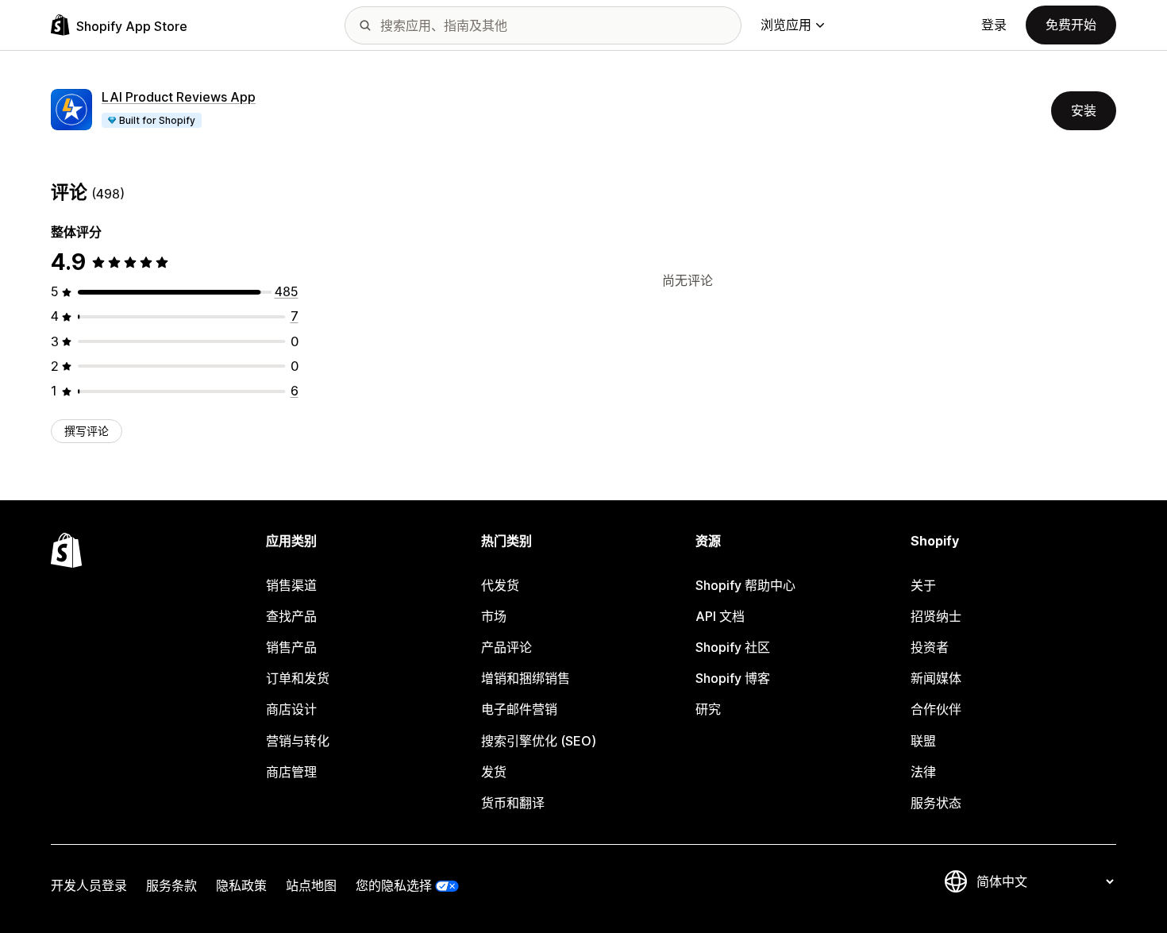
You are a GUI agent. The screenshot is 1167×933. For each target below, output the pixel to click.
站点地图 (311, 885)
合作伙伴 (936, 709)
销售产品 (291, 647)
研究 (708, 709)
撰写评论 (86, 431)
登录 (994, 25)
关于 (923, 585)
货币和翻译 (513, 803)
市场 (493, 616)
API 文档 (720, 616)
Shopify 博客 (732, 678)
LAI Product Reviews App (179, 97)
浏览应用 (786, 25)
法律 (923, 772)
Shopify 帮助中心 (745, 585)
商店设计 (291, 709)
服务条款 (171, 885)
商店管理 (291, 772)
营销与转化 (297, 741)
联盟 (923, 741)
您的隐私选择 (394, 885)
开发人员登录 (89, 885)
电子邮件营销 (519, 709)
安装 (1083, 110)
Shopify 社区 (732, 647)
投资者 (930, 647)
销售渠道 (291, 585)
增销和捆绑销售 (525, 678)
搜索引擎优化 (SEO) (538, 741)
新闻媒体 (936, 678)
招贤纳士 (936, 616)
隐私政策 (241, 885)
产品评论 (506, 647)
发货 (493, 772)
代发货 (500, 585)
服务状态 (936, 803)
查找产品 (291, 616)
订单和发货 (297, 678)
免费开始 (1071, 25)
